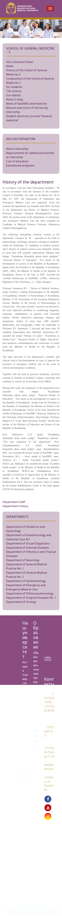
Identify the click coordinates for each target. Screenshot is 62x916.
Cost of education (17, 161)
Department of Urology (21, 602)
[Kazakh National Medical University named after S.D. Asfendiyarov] (21, 8)
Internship (13, 112)
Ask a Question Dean (19, 62)
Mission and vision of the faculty (27, 108)
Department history (15, 506)
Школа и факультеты (35, 702)
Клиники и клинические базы (36, 767)
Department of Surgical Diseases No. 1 (31, 598)
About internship (17, 149)
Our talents (13, 95)
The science (13, 91)
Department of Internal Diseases (27, 547)
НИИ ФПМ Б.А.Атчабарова (24, 806)
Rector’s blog (14, 99)
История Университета (25, 674)
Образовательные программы (36, 669)
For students (14, 87)
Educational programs (20, 165)
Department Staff (14, 502)
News (9, 66)
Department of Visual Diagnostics (28, 543)
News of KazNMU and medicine (26, 103)
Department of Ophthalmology (26, 581)
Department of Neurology (22, 560)
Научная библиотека (24, 839)
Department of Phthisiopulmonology (30, 593)
